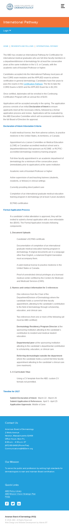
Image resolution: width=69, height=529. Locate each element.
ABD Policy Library (13, 491)
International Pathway (47, 46)
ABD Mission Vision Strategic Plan (20, 494)
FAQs (7, 497)
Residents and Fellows (22, 46)
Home (5, 46)
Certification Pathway (33, 84)
